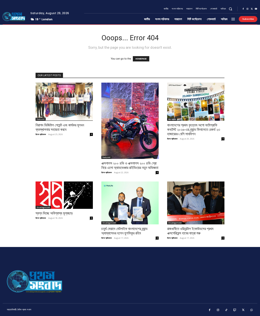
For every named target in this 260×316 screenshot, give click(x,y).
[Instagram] (247, 9)
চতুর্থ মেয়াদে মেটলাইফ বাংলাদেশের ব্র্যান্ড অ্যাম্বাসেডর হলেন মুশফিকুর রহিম (124, 231)
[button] (230, 9)
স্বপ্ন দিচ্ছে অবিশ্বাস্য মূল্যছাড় (54, 213)
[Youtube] (256, 9)
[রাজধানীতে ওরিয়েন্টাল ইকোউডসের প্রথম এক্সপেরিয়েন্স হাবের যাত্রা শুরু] (195, 202)
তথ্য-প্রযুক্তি (172, 119)
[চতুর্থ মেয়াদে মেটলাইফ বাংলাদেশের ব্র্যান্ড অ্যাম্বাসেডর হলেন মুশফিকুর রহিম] (130, 202)
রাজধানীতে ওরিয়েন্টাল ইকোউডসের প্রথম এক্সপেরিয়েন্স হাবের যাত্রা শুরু (190, 231)
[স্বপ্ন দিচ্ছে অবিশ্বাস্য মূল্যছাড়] (64, 195)
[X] (252, 9)
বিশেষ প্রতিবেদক (41, 134)
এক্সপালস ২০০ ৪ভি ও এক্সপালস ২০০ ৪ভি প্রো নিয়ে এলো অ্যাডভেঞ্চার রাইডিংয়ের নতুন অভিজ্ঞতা (129, 165)
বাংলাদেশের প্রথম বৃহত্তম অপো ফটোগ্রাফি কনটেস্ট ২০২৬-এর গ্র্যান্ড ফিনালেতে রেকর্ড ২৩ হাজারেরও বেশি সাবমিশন (193, 129)
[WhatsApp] (251, 310)
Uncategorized (43, 207)
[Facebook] (243, 9)
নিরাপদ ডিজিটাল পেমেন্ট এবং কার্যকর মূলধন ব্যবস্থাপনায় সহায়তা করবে (60, 127)
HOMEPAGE (141, 59)
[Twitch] (235, 310)
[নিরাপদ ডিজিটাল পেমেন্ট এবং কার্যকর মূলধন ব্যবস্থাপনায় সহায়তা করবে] (64, 102)
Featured (41, 119)
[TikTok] (226, 310)
